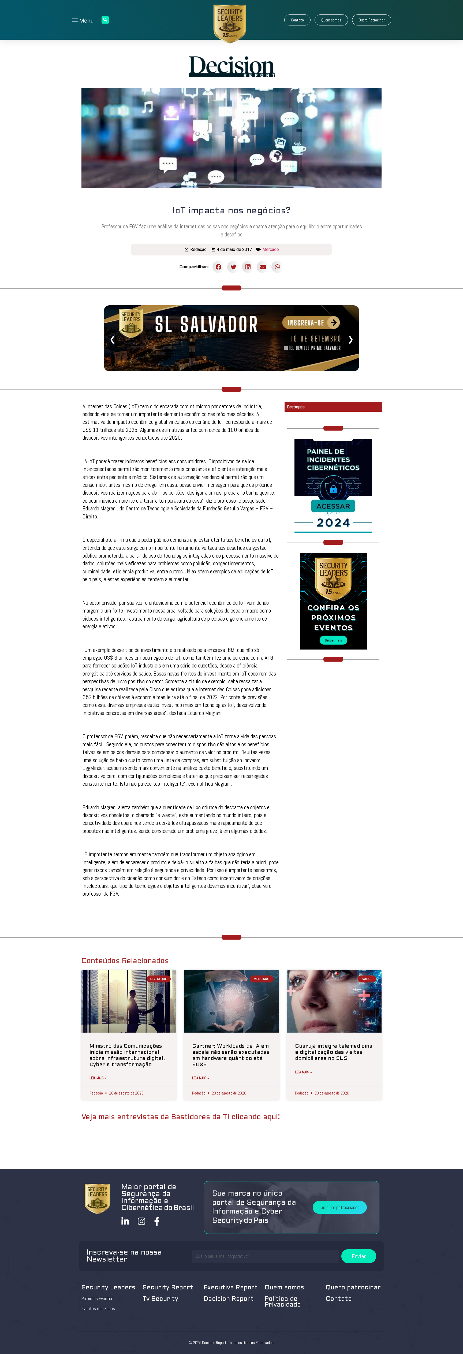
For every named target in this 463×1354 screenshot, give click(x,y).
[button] (297, 19)
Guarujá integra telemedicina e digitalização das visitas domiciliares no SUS (333, 1052)
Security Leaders (108, 1288)
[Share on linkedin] (248, 267)
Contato (339, 1299)
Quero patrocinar (353, 1288)
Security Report (168, 1288)
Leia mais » (97, 1077)
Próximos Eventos (97, 1298)
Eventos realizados (98, 1308)
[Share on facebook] (218, 267)
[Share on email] (263, 267)
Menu (86, 20)
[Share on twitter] (233, 267)
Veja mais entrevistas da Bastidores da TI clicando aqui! (180, 1117)
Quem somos (284, 1288)
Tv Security (160, 1299)
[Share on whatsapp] (277, 267)
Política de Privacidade (283, 1302)
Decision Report (229, 1299)
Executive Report (231, 1288)
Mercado (270, 249)
